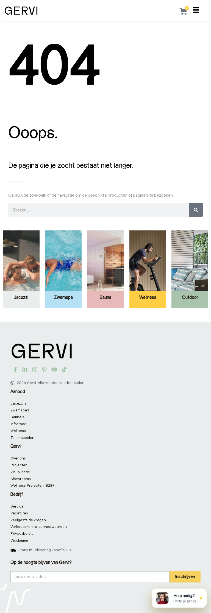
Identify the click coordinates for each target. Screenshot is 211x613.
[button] (196, 11)
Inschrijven (185, 576)
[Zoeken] (196, 210)
